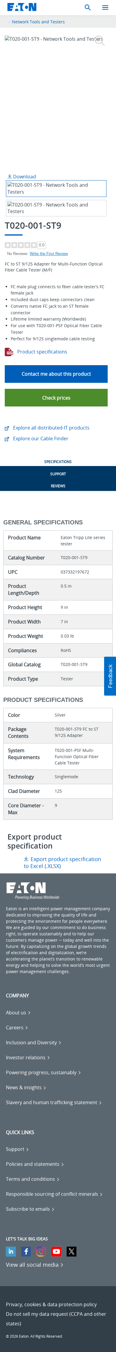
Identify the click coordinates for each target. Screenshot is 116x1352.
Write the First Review (49, 253)
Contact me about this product (56, 374)
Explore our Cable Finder (40, 438)
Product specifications (41, 351)
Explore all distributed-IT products (51, 427)
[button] (56, 397)
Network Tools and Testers (38, 22)
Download (24, 176)
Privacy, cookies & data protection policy (51, 1304)
